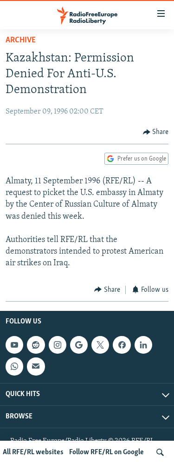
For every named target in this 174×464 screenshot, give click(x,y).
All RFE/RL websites (33, 452)
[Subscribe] (36, 366)
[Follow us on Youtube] (14, 345)
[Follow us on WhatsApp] (14, 366)
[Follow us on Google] (79, 345)
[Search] (160, 452)
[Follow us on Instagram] (57, 345)
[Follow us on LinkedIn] (143, 345)
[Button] (156, 132)
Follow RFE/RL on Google (106, 452)
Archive (21, 40)
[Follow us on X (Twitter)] (100, 345)
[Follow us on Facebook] (121, 345)
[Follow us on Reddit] (36, 345)
